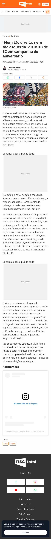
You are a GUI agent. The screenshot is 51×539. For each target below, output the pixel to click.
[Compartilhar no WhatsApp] (8, 77)
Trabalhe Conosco (26, 519)
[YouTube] (16, 490)
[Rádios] (48, 12)
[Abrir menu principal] (3, 4)
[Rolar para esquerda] (2, 12)
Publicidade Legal (25, 509)
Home (6, 36)
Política (7, 11)
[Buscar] (39, 4)
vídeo (12, 443)
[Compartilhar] (43, 77)
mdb (6, 443)
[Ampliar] (45, 86)
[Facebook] (16, 482)
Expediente (25, 504)
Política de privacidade (31, 526)
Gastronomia (25, 11)
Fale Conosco (25, 514)
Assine (45, 4)
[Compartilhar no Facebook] (19, 77)
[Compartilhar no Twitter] (31, 77)
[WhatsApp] (35, 490)
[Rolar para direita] (43, 12)
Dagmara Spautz (14, 67)
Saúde (15, 11)
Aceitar (25, 532)
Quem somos (25, 499)
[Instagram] (35, 482)
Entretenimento (40, 11)
